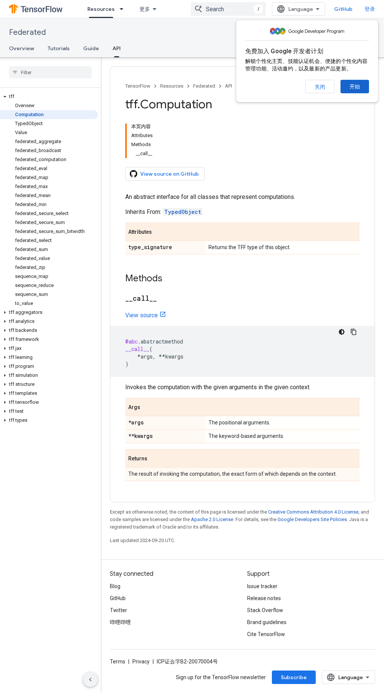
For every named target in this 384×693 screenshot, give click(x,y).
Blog (115, 586)
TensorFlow (137, 86)
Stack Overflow (265, 610)
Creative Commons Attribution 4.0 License (313, 512)
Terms (117, 662)
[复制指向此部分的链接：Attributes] (159, 232)
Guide (91, 48)
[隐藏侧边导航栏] (90, 679)
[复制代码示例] (354, 332)
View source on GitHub (169, 173)
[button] (49, 96)
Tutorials (59, 48)
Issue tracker (262, 586)
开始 (355, 86)
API (116, 48)
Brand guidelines (266, 622)
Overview (21, 48)
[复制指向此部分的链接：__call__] (164, 298)
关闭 (320, 87)
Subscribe (294, 677)
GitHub (343, 9)
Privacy (141, 662)
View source (141, 315)
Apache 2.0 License (212, 519)
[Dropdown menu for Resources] (124, 9)
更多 (145, 9)
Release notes (264, 598)
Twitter (118, 610)
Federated (27, 32)
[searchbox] (50, 72)
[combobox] (228, 9)
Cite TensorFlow (266, 634)
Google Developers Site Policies (312, 519)
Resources (101, 9)
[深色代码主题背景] (342, 332)
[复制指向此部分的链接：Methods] (169, 279)
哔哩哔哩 (120, 622)
